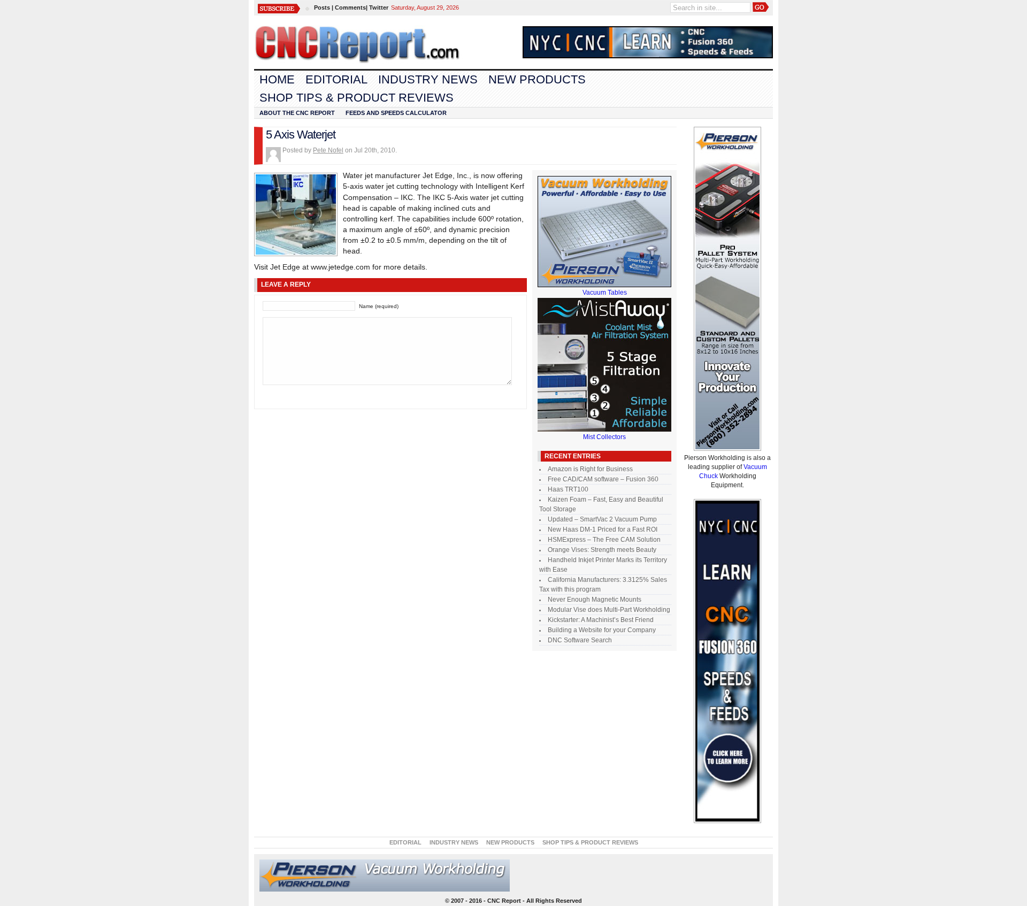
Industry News (428, 79)
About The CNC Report (297, 113)
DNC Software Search (580, 640)
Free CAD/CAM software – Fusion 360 (603, 479)
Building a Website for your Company (602, 630)
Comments (350, 7)
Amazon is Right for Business (590, 469)
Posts (322, 7)
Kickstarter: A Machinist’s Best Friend (601, 620)
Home (277, 79)
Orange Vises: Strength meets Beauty (602, 550)
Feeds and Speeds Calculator (396, 113)
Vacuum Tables (605, 292)
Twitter (378, 7)
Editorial (336, 79)
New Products (537, 79)
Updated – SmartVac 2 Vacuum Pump (602, 519)
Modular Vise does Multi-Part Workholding (609, 609)
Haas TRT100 (568, 489)
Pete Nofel (328, 150)
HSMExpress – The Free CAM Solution (604, 539)
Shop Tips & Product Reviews (356, 97)
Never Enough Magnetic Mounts (594, 599)
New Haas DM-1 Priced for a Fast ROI (602, 529)
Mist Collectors (604, 437)
